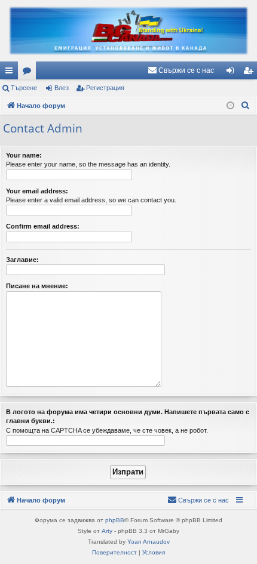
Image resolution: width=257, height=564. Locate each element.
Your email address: (37, 191)
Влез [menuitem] (232, 72)
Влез (61, 87)
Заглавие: (22, 259)
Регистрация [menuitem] (250, 72)
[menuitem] (180, 70)
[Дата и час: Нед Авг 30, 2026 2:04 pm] (230, 106)
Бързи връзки (11, 72)
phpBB (114, 520)
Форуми (29, 72)
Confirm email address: (42, 226)
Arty (107, 531)
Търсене (24, 87)
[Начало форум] (128, 30)
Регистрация (105, 87)
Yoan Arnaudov (148, 541)
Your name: (24, 155)
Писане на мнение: (37, 285)
